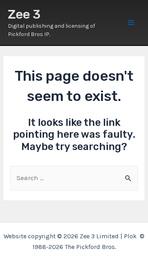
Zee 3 (24, 14)
